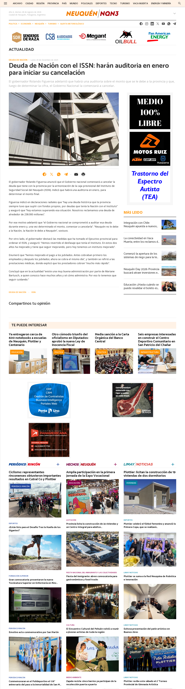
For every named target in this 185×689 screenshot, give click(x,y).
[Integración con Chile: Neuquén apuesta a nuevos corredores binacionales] (169, 220)
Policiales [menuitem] (87, 3)
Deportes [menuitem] (101, 3)
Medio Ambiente (73, 677)
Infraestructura (150, 352)
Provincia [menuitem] (53, 3)
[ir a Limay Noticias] (138, 464)
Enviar (76, 174)
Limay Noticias (131, 572)
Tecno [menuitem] (113, 3)
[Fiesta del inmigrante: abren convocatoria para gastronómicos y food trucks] (92, 585)
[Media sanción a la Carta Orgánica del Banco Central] (114, 349)
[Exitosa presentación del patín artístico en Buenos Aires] (150, 637)
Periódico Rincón (21, 486)
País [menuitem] (64, 3)
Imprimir (83, 174)
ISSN (33, 292)
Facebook (141, 24)
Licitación (71, 520)
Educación (17, 352)
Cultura (70, 625)
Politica (13, 23)
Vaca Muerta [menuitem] (140, 3)
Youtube (163, 24)
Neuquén (39, 23)
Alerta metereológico (72, 23)
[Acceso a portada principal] (92, 13)
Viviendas (131, 483)
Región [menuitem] (40, 3)
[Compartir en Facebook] (44, 174)
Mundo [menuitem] (74, 3)
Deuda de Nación (18, 60)
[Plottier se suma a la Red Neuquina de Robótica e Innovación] (150, 585)
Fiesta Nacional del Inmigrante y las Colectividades (91, 572)
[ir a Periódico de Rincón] (24, 464)
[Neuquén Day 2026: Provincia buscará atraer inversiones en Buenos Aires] (169, 267)
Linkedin (152, 24)
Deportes (13, 523)
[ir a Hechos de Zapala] (81, 464)
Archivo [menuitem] (17, 3)
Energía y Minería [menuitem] (161, 3)
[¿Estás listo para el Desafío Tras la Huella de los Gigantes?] (35, 535)
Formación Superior (18, 576)
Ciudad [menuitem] (29, 3)
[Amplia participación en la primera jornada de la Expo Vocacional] (92, 480)
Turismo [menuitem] (125, 3)
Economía (26, 23)
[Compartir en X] (52, 174)
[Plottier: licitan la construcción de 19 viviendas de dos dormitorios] (150, 480)
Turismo (52, 23)
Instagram (146, 24)
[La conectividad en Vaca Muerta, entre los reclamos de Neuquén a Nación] (169, 236)
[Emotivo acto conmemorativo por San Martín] (35, 637)
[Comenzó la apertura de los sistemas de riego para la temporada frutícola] (169, 251)
